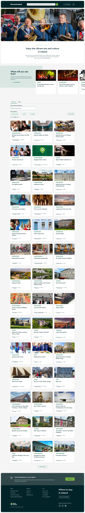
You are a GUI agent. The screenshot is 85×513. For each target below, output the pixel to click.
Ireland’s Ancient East (14, 494)
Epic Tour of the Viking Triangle (42, 381)
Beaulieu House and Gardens (19, 430)
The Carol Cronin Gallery (18, 209)
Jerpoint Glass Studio (17, 357)
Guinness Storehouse (17, 159)
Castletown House (39, 184)
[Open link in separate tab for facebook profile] (60, 506)
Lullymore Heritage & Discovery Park (20, 456)
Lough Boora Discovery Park (63, 209)
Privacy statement (46, 496)
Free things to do (37, 133)
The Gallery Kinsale (17, 184)
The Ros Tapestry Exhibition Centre (19, 308)
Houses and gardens (16, 280)
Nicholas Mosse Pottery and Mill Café (20, 135)
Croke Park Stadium (61, 332)
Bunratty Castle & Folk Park (41, 332)
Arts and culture (63, 82)
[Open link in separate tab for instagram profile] (63, 506)
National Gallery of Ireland (41, 135)
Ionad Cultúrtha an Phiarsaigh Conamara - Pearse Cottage (20, 406)
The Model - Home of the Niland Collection (64, 431)
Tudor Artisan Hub (39, 233)
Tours (35, 354)
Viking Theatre (60, 307)
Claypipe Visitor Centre (40, 159)
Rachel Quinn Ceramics (18, 258)
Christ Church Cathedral (40, 209)
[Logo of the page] (16, 4)
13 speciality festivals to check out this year (45, 85)
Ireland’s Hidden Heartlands (16, 496)
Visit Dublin (12, 492)
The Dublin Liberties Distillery (64, 258)
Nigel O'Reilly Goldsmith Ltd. (63, 159)
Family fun (14, 330)
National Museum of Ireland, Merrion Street (63, 135)
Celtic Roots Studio (17, 381)
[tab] (13, 101)
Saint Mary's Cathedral (40, 430)
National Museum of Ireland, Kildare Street (63, 357)
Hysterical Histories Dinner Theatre (19, 234)
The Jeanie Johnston (61, 455)
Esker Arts (58, 381)
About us (28, 492)
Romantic (58, 157)
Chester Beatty (60, 233)
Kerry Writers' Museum (40, 406)
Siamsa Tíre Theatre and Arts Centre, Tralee (19, 333)
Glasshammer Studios (40, 357)
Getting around (29, 494)
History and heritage (16, 133)
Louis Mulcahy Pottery (40, 307)
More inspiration (16, 82)
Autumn (39, 82)
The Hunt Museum (61, 283)
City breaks (58, 280)
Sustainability (58, 330)
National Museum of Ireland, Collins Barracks (63, 185)
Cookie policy (45, 492)
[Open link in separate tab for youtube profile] (65, 506)
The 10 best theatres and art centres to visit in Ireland (67, 85)
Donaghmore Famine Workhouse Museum (39, 456)
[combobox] (23, 108)
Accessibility (45, 494)
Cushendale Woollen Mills (41, 258)
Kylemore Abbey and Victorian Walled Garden (42, 283)
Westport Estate (16, 283)
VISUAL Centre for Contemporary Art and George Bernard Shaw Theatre (64, 407)
